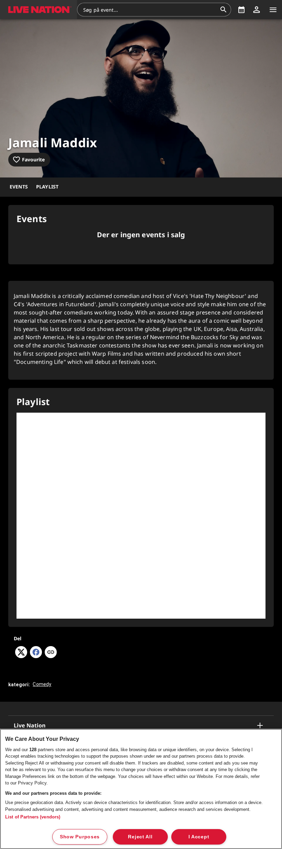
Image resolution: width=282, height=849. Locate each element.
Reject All (140, 836)
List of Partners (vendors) (32, 816)
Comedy (42, 684)
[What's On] (241, 9)
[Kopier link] (51, 652)
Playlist (47, 186)
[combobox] (149, 9)
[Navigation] (273, 9)
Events (19, 186)
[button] (38, 9)
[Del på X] (21, 656)
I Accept (198, 836)
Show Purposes (80, 836)
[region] (141, 789)
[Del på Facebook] (36, 656)
